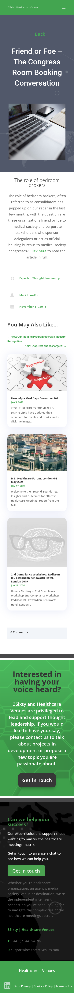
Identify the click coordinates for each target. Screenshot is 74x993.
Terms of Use (64, 986)
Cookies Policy (43, 986)
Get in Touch (37, 780)
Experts (24, 278)
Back (40, 34)
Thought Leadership (46, 278)
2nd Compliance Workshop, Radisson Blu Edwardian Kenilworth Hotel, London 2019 (35, 578)
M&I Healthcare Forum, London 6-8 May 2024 (34, 480)
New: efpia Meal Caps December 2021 (35, 398)
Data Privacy (22, 986)
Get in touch (26, 870)
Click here (37, 251)
